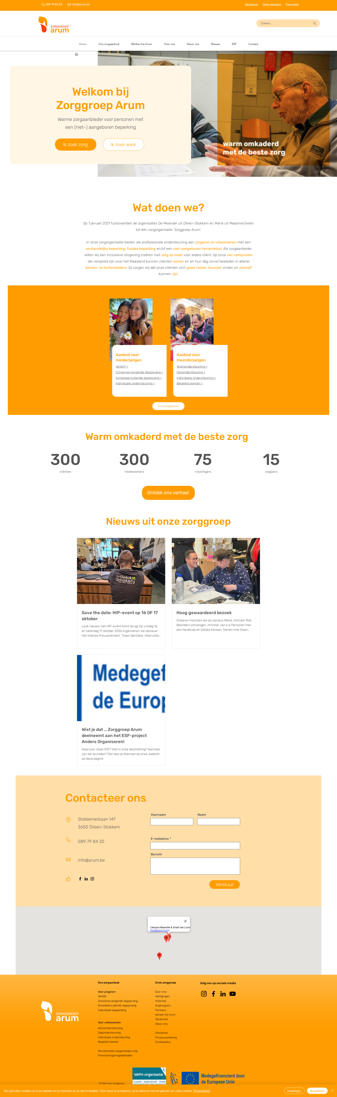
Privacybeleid (201, 1091)
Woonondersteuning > (192, 366)
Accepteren (317, 1091)
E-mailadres (160, 838)
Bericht (156, 854)
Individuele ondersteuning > (135, 383)
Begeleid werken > (190, 383)
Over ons (160, 991)
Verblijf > (122, 366)
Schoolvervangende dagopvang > (139, 372)
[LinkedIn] (86, 878)
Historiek (160, 1001)
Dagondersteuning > (191, 372)
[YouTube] (232, 994)
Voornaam (158, 814)
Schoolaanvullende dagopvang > (139, 378)
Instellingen (294, 1091)
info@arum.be (81, 4)
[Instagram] (92, 878)
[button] (141, 44)
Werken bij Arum (165, 1014)
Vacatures (161, 1019)
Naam (202, 814)
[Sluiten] (332, 1091)
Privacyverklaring (166, 1037)
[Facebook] (80, 878)
